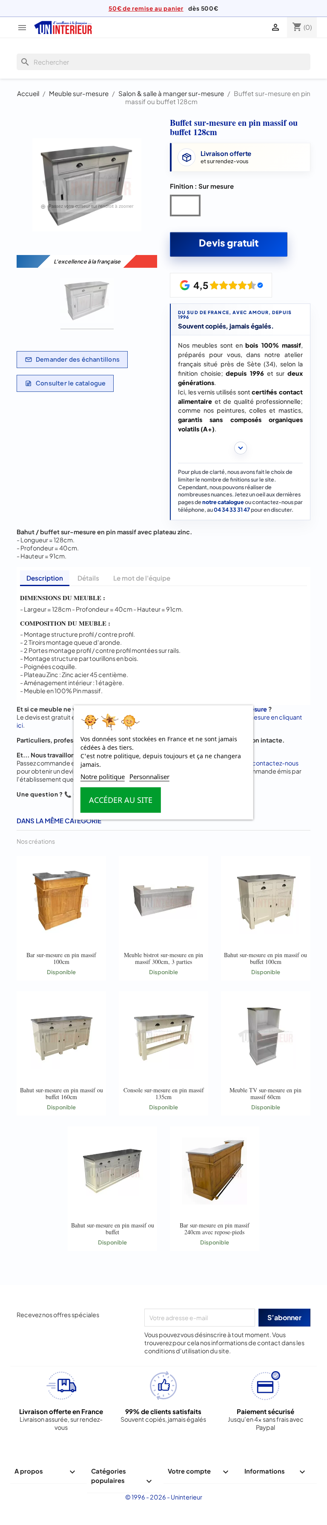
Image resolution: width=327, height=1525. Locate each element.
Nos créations (36, 841)
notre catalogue (223, 502)
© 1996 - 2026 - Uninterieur (163, 1497)
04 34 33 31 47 (232, 509)
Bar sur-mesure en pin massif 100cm (61, 958)
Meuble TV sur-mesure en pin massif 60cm (265, 1093)
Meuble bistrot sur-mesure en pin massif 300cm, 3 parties (163, 958)
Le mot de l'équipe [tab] (141, 578)
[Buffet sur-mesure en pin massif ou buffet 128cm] (87, 302)
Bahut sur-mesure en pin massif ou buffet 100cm (265, 958)
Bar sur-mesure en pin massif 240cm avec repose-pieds (215, 1228)
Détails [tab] (88, 578)
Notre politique (102, 777)
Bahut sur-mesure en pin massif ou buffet (112, 1228)
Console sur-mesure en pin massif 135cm (163, 1093)
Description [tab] (44, 578)
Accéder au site (120, 800)
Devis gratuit (228, 243)
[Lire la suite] (240, 448)
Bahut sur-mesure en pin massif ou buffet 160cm (61, 1093)
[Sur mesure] (187, 207)
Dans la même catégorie (59, 820)
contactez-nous (275, 763)
